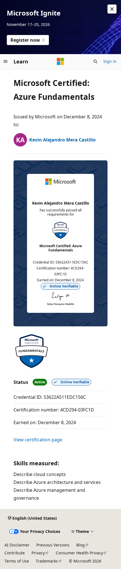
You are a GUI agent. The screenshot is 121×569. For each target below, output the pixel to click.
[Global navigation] (5, 61)
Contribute (15, 552)
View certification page (38, 440)
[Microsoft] (60, 61)
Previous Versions (53, 545)
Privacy (38, 552)
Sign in (109, 61)
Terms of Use (17, 561)
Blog (80, 545)
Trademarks (47, 561)
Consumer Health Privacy (79, 552)
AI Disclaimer (17, 545)
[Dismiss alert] (111, 9)
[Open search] (95, 61)
